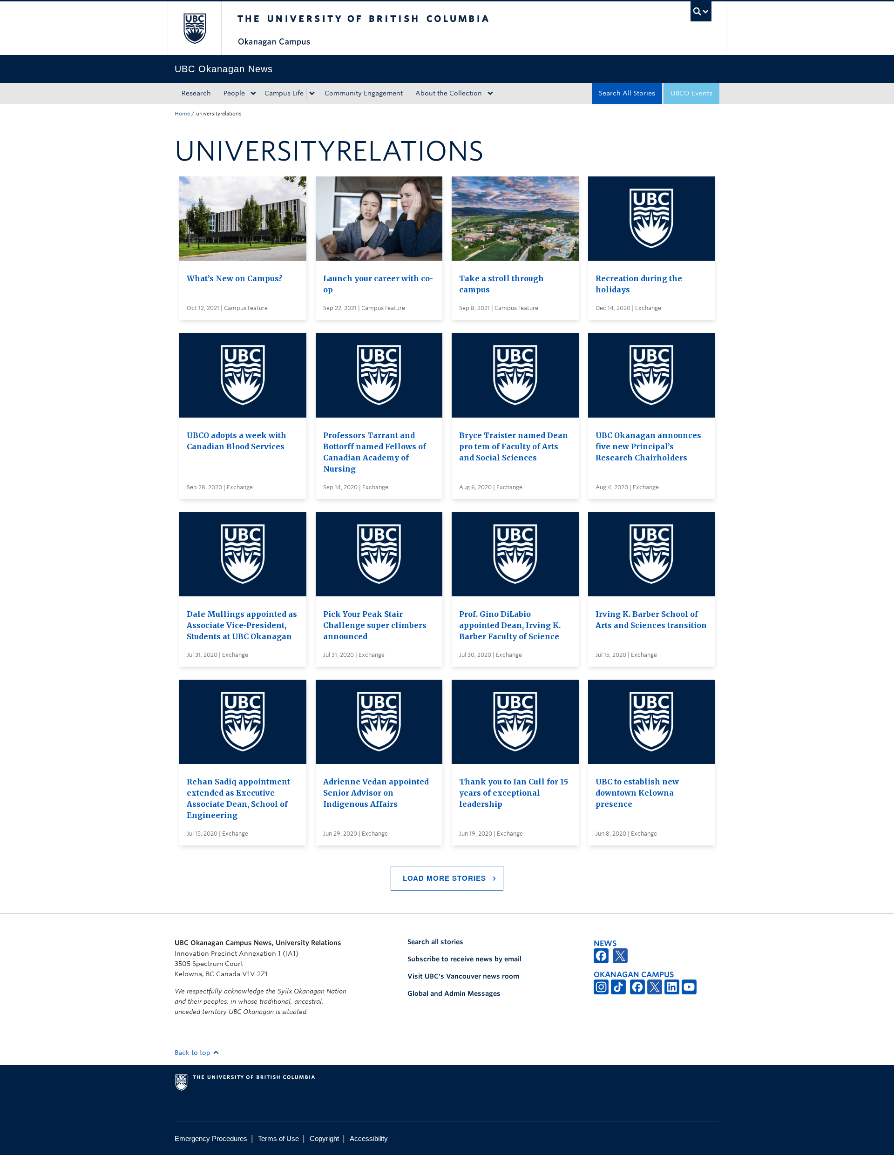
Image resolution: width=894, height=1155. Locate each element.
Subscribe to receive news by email (464, 959)
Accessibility (369, 1138)
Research (196, 93)
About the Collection (448, 93)
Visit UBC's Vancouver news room (463, 976)
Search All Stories (627, 93)
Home (182, 113)
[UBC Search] (701, 11)
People (234, 93)
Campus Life (284, 93)
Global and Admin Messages (454, 993)
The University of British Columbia (194, 28)
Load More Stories (444, 878)
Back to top (193, 1052)
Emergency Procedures (211, 1138)
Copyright (324, 1138)
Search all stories (435, 942)
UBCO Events (691, 93)
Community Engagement (364, 93)
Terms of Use (278, 1138)
